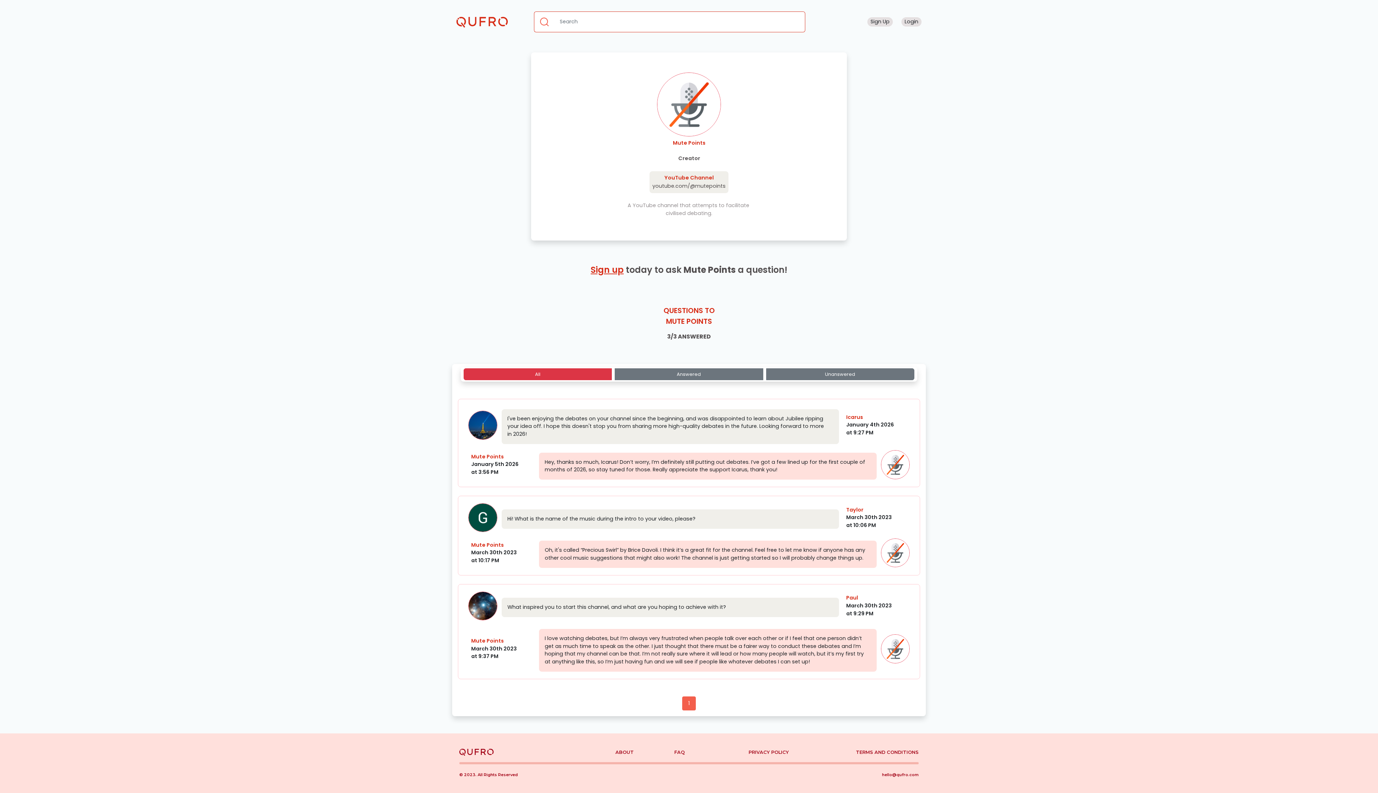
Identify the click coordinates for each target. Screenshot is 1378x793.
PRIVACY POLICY (769, 752)
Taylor (854, 509)
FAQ (679, 752)
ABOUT (624, 752)
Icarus (854, 417)
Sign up (607, 270)
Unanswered (840, 374)
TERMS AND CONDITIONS (887, 752)
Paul (852, 597)
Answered (689, 374)
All (537, 374)
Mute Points (487, 456)
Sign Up (880, 21)
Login (911, 21)
